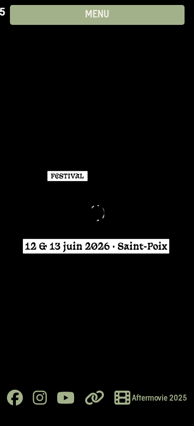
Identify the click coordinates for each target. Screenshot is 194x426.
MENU (97, 15)
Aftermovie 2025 (158, 399)
